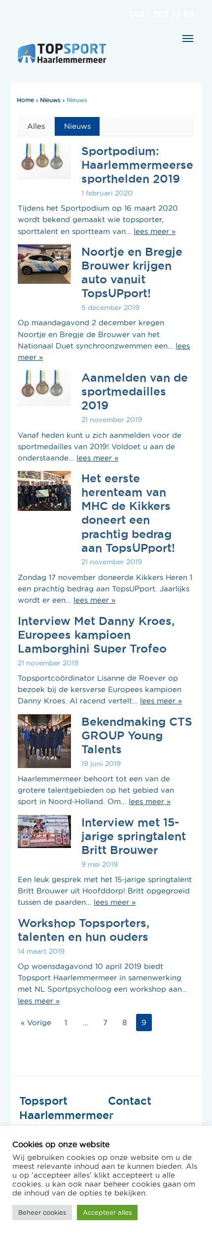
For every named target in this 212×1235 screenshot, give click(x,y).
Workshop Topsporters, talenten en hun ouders (83, 929)
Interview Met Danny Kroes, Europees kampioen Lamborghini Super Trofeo (96, 634)
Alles (36, 126)
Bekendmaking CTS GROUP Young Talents (136, 735)
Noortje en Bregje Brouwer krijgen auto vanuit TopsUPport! (131, 272)
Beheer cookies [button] (42, 1212)
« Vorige (36, 1022)
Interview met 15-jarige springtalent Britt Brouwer (133, 835)
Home (25, 100)
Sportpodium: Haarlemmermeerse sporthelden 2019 (137, 164)
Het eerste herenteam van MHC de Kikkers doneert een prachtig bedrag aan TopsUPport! (128, 512)
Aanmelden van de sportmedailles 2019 (134, 391)
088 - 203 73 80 (161, 13)
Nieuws (50, 100)
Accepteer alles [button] (107, 1212)
